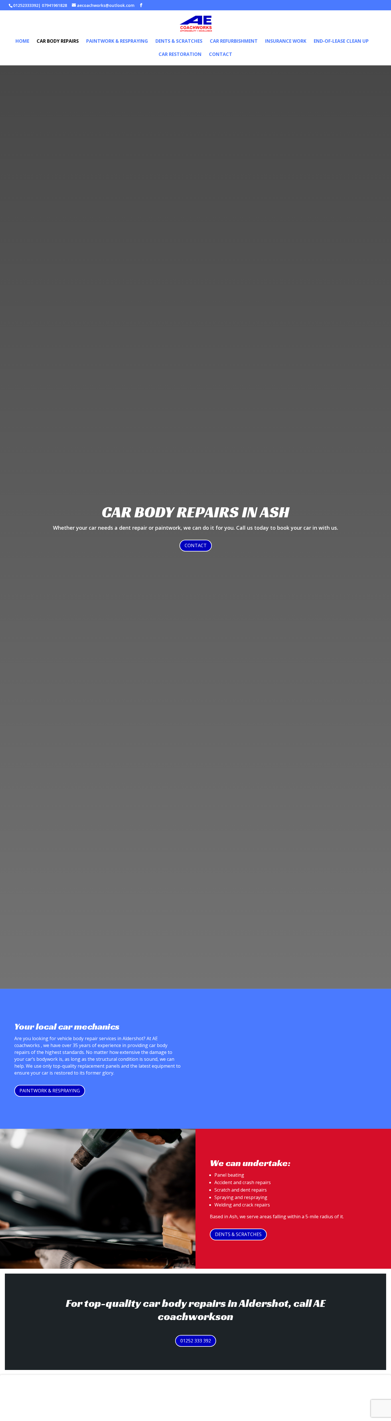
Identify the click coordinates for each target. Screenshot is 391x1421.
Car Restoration (180, 54)
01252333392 (25, 5)
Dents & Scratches (178, 41)
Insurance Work (285, 41)
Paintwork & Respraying (117, 41)
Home (22, 41)
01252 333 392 (195, 1341)
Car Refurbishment (234, 41)
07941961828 (54, 5)
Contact (220, 54)
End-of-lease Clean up (341, 41)
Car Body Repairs (58, 41)
